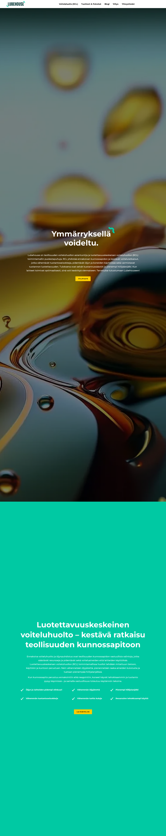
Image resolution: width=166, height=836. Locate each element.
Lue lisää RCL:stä (83, 712)
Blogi (107, 4)
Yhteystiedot (128, 4)
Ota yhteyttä (83, 278)
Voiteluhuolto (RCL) (68, 4)
